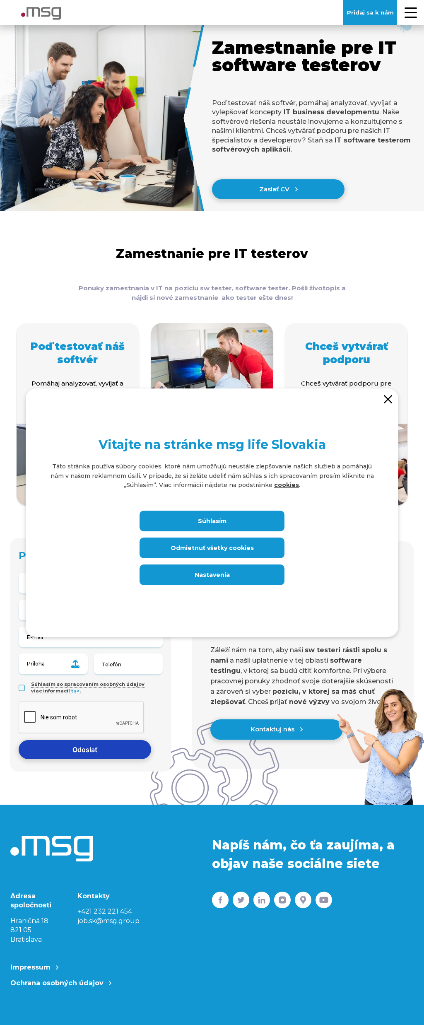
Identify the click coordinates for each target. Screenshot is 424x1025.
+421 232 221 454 (104, 911)
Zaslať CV (275, 189)
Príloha (36, 664)
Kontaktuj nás (273, 729)
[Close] (388, 398)
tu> (75, 691)
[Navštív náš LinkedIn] (261, 902)
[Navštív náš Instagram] (282, 902)
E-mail (35, 637)
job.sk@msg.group (108, 921)
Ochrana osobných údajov (58, 983)
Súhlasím (212, 521)
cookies (286, 485)
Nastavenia (212, 575)
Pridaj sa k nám (370, 12)
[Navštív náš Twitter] (241, 902)
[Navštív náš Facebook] (220, 902)
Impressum (31, 967)
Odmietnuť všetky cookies (212, 548)
